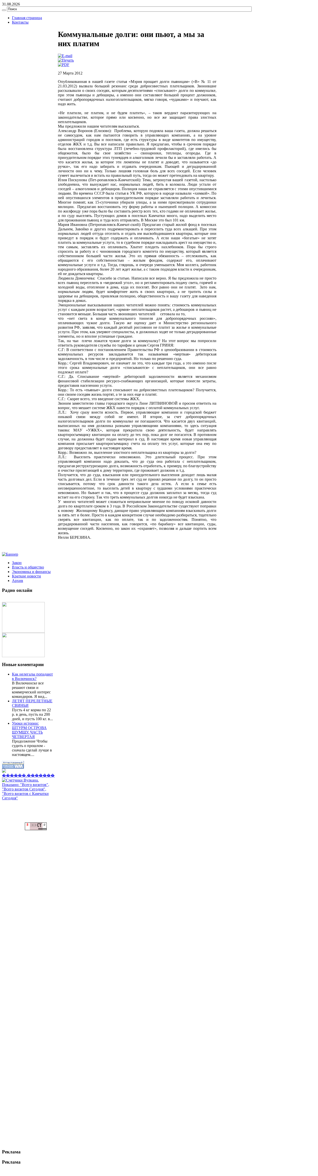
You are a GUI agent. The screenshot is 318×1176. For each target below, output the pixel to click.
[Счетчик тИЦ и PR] (36, 829)
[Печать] (66, 60)
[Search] (4, 10)
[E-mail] (65, 56)
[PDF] (63, 65)
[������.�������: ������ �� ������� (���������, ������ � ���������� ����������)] (28, 773)
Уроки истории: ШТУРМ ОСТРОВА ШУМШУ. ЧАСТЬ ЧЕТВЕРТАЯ (29, 730)
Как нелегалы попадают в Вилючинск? (32, 676)
